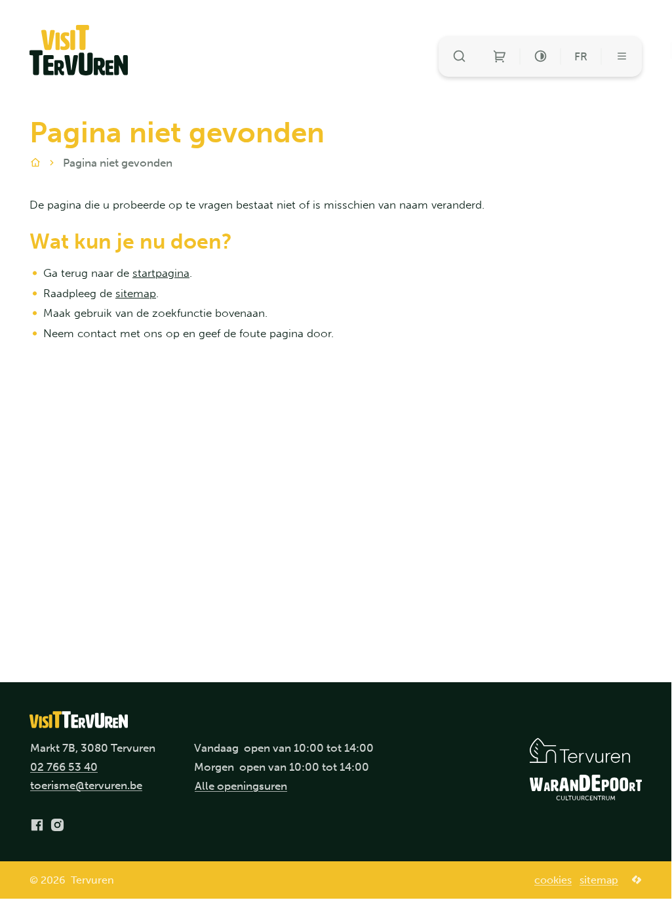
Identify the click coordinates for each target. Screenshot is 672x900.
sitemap (135, 293)
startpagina (160, 272)
